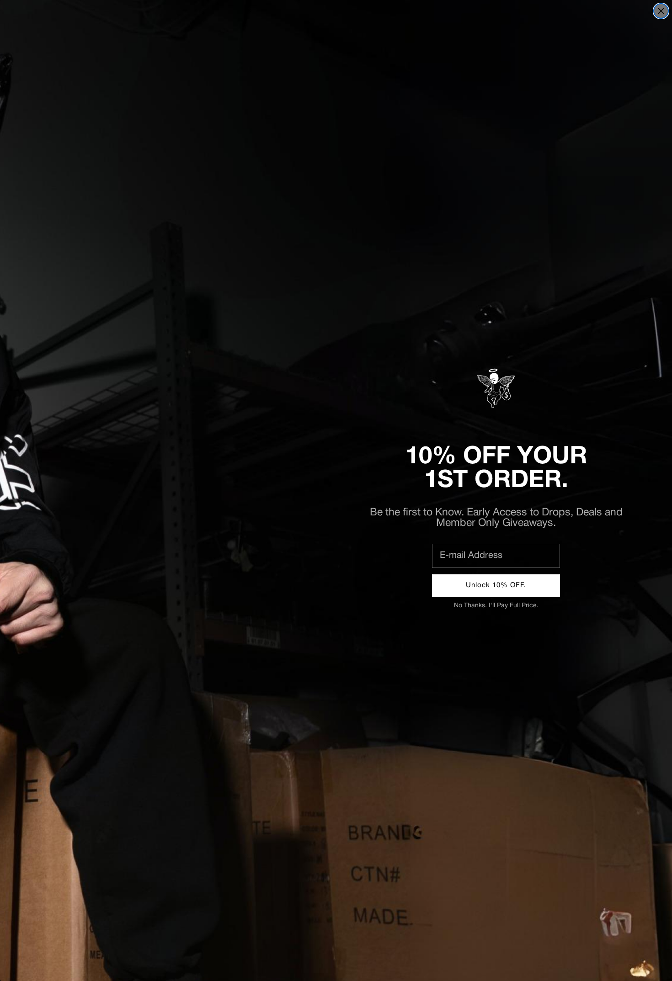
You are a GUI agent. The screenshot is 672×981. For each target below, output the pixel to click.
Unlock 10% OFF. (496, 585)
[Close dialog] (661, 11)
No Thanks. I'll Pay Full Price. (496, 606)
